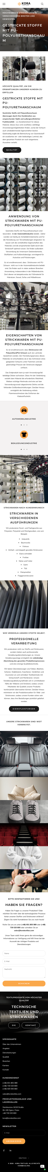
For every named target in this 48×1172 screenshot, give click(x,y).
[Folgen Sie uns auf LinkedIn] (10, 1150)
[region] (24, 413)
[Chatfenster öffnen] (42, 1166)
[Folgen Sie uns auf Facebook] (4, 1150)
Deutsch (23, 1158)
